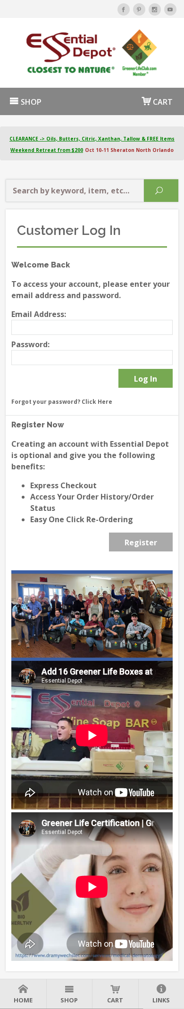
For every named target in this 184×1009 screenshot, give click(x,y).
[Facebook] (123, 9)
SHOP (30, 102)
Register (141, 542)
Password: (30, 344)
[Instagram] (155, 9)
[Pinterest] (139, 9)
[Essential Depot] (92, 52)
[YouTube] (170, 9)
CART (162, 102)
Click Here (97, 402)
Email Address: (38, 314)
